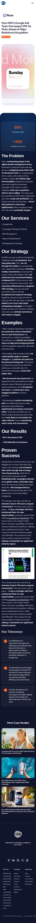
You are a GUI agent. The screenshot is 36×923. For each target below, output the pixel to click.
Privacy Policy (29, 881)
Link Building (7, 892)
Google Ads (6, 881)
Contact (27, 876)
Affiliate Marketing (9, 873)
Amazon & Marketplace (10, 900)
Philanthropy (18, 889)
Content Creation (8, 895)
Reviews (16, 879)
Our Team (17, 876)
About (16, 873)
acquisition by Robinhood (18, 518)
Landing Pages (8, 905)
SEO (4, 887)
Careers (16, 881)
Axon (4, 908)
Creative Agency (8, 876)
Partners (17, 887)
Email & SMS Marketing (10, 879)
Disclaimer (28, 884)
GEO (4, 889)
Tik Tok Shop (7, 897)
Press (16, 884)
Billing (16, 892)
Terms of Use (29, 879)
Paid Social (6, 884)
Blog (26, 873)
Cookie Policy (28, 916)
